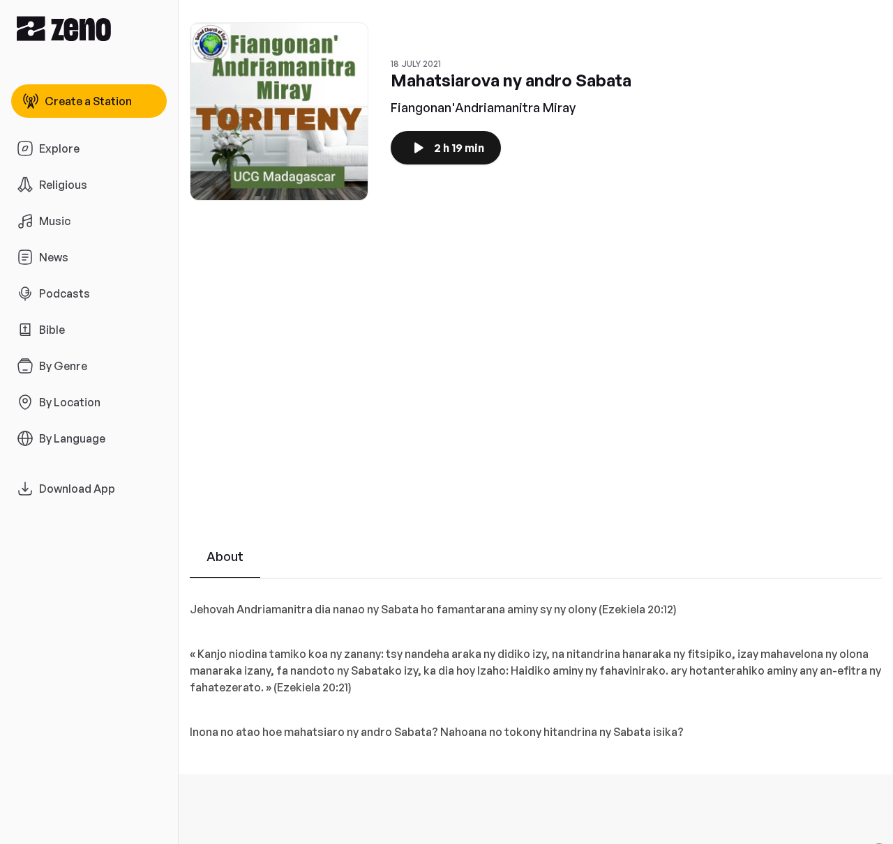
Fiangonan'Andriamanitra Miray (483, 107)
